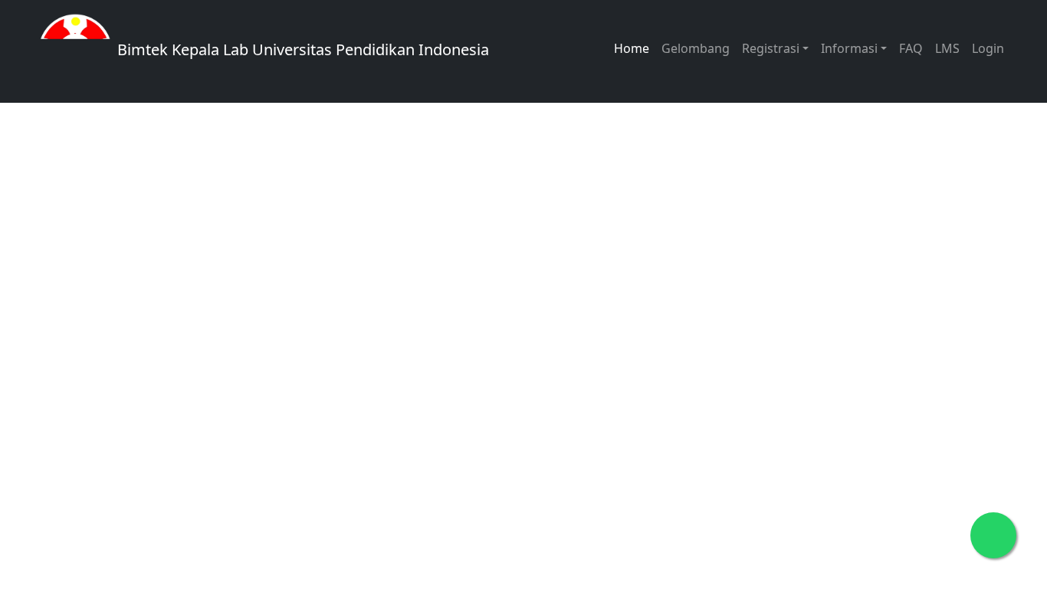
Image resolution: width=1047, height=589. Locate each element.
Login (988, 48)
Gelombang (695, 48)
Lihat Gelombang (203, 291)
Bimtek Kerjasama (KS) (223, 390)
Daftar (337, 291)
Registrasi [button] (770, 48)
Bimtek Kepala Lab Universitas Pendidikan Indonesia (301, 49)
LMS (947, 48)
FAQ (911, 48)
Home (631, 48)
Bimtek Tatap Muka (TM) (228, 341)
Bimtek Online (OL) (432, 341)
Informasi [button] (849, 48)
